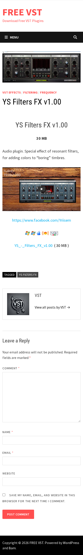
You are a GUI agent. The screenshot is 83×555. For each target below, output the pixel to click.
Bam (12, 548)
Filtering (30, 92)
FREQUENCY (48, 92)
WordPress (71, 542)
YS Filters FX (28, 275)
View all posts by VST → (52, 307)
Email (8, 453)
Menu (14, 37)
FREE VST (22, 12)
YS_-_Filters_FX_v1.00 (33, 245)
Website (8, 473)
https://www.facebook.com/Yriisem (41, 220)
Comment (11, 368)
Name (7, 432)
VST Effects (11, 92)
